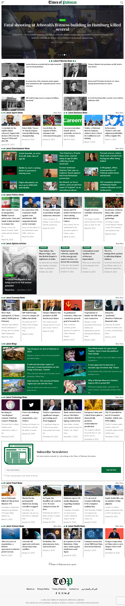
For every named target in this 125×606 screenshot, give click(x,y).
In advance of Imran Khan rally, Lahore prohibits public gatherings (113, 214)
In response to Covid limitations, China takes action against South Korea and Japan (72, 546)
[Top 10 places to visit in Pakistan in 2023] (14, 353)
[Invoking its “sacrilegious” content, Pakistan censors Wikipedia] (10, 404)
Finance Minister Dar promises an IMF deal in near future (52, 315)
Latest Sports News (14, 112)
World (55, 22)
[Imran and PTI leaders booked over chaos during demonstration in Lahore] (75, 87)
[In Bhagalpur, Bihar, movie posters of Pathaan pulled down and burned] (91, 171)
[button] (3, 3)
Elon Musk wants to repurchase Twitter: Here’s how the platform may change (103, 351)
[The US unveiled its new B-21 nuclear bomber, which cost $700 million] (114, 404)
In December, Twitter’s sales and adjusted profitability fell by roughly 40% (113, 132)
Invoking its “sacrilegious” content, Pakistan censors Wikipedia (9, 416)
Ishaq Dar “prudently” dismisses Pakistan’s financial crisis (113, 316)
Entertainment (66, 22)
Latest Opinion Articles (16, 243)
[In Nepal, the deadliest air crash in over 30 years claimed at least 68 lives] (52, 490)
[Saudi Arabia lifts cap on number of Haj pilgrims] (114, 490)
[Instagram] (62, 593)
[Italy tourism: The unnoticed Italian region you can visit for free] (14, 385)
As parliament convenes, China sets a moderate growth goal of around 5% (73, 316)
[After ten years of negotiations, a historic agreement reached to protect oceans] (10, 533)
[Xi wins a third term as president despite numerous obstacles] (52, 202)
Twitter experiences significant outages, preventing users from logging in (51, 416)
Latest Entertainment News (18, 148)
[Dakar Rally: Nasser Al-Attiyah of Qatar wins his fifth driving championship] (31, 120)
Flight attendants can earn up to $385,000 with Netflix (28, 185)
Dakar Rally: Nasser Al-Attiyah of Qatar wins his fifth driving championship (30, 132)
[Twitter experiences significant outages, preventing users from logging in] (52, 404)
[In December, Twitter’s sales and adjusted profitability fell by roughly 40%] (114, 120)
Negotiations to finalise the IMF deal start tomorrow (93, 315)
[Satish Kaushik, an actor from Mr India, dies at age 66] (10, 156)
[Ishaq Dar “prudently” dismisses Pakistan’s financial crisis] (114, 305)
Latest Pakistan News (62, 61)
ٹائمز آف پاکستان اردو (89, 589)
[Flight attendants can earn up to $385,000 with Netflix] (10, 185)
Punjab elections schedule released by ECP (93, 212)
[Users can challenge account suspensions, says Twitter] (31, 404)
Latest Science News (15, 526)
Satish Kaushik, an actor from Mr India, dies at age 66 (63, 27)
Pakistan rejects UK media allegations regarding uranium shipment (72, 502)
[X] (59, 593)
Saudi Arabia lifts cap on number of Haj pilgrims (114, 501)
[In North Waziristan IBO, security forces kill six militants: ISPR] (75, 104)
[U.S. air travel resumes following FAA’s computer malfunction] (93, 490)
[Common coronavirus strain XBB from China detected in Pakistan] (93, 533)
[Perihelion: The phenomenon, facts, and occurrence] (52, 533)
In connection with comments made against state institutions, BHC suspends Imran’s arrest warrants (43, 83)
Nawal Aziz (9, 290)
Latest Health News (76, 526)
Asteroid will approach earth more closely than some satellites (31, 545)
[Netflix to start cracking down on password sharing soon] (10, 170)
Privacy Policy (43, 589)
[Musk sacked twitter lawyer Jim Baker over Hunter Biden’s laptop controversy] (73, 404)
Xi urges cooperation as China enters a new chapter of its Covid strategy (114, 545)
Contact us (74, 589)
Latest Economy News (15, 297)
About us (30, 589)
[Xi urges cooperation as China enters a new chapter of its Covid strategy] (114, 533)
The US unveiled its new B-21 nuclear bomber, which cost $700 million (113, 416)
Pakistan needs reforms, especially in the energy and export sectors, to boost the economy (69, 256)
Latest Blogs (11, 343)
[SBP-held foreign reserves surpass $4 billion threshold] (13, 104)
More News (58, 112)
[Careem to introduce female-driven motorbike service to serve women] (73, 120)
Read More (120, 243)
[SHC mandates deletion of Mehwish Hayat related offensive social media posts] (91, 186)
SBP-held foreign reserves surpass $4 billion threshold (30, 315)
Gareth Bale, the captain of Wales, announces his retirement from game (52, 132)
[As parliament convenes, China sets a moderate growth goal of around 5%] (73, 305)
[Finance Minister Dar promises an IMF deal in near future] (75, 70)
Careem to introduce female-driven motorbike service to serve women (72, 132)
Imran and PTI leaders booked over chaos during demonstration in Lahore (103, 82)
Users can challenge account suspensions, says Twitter (30, 416)
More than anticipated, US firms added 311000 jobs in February (10, 316)
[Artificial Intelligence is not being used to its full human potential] (20, 270)
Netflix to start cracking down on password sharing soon (30, 170)
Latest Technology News (16, 397)
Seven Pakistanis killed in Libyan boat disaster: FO (10, 501)
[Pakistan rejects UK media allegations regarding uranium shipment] (73, 490)
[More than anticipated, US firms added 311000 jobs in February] (10, 305)
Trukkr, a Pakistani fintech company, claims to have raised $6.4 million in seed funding (93, 133)
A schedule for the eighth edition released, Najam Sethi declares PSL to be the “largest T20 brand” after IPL (10, 134)
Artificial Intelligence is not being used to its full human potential (18, 282)
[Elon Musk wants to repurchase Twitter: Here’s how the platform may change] (75, 354)
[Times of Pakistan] (62, 2)
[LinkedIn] (65, 593)
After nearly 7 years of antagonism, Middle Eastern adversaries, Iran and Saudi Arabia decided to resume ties (10, 216)
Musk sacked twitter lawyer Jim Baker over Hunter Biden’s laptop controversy (72, 416)
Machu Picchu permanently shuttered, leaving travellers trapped (30, 502)
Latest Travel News (14, 483)
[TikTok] (68, 593)
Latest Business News (77, 112)
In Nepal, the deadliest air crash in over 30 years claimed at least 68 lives (52, 504)
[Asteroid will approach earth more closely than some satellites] (31, 533)
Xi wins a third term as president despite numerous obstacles (51, 212)
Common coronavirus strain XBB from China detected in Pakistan (93, 544)
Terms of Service (31, 475)
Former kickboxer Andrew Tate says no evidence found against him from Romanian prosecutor (69, 172)
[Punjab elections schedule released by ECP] (93, 202)
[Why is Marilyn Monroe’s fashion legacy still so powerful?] (75, 386)
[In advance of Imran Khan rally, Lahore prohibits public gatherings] (114, 202)
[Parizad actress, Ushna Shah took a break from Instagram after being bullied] (91, 157)
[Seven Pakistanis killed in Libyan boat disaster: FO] (10, 490)
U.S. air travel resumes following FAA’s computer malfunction (92, 502)
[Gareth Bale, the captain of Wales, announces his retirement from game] (52, 120)
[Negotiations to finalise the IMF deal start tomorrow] (93, 305)
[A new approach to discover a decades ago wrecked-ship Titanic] (75, 369)
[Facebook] (56, 593)
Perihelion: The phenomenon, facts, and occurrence (51, 544)
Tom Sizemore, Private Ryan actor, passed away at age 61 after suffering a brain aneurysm (69, 158)
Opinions (9, 275)
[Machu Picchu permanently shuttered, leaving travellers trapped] (31, 490)
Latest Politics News (15, 194)
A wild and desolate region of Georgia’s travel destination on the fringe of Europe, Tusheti (43, 367)
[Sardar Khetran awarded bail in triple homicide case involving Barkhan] (13, 70)
